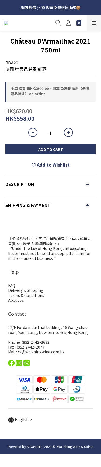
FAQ (11, 285)
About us (16, 300)
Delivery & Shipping (25, 290)
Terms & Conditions (26, 295)
